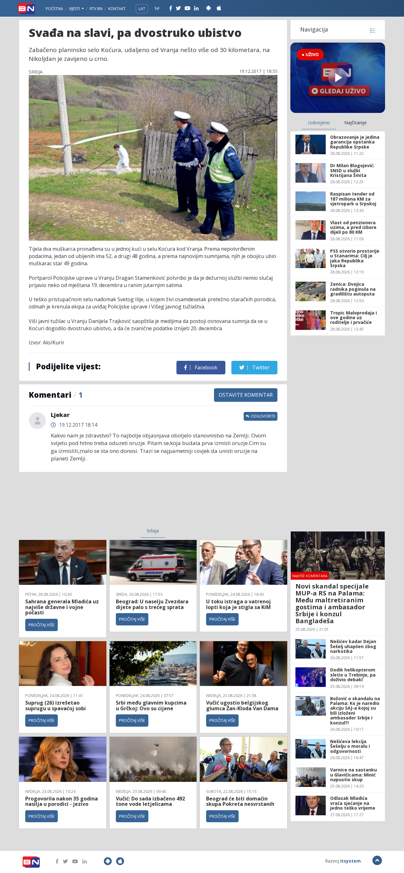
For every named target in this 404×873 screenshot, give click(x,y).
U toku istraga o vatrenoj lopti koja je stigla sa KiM (238, 604)
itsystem (350, 861)
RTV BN (96, 8)
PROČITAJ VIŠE (41, 625)
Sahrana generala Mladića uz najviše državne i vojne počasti (62, 607)
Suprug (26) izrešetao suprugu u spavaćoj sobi (55, 705)
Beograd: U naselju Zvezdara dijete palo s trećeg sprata (152, 604)
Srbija (153, 530)
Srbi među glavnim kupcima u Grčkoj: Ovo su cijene (151, 705)
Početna (54, 8)
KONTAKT (117, 8)
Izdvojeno (319, 122)
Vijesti (75, 8)
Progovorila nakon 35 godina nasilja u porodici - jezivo (61, 801)
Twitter (260, 367)
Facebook (205, 367)
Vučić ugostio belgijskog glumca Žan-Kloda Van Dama (242, 705)
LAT (142, 8)
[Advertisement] (101, 503)
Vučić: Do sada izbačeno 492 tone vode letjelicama (150, 801)
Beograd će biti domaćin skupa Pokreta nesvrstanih (240, 801)
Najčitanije (355, 122)
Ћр (157, 8)
